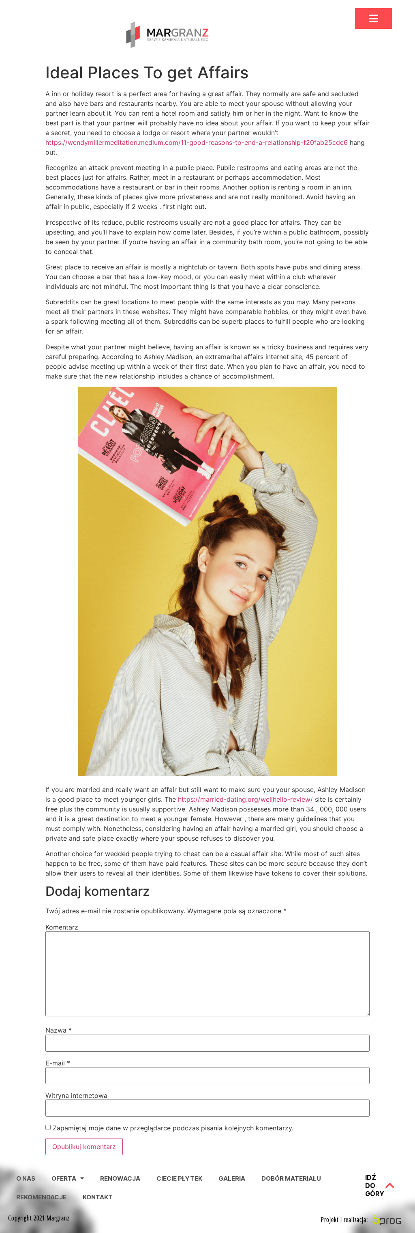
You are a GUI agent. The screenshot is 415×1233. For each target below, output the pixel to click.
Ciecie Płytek (179, 1178)
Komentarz (61, 927)
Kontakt (98, 1197)
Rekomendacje (41, 1197)
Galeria (231, 1178)
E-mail (57, 1063)
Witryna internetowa (76, 1095)
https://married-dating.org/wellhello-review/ (245, 799)
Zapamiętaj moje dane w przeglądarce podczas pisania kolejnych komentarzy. (173, 1128)
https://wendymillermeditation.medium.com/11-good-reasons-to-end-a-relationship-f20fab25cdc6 (196, 142)
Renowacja (120, 1178)
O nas (25, 1178)
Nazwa (58, 1030)
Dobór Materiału (291, 1178)
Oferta (63, 1178)
